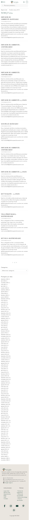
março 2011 (4, 436)
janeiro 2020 (4, 297)
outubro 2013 (4, 381)
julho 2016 (3, 322)
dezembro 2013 (4, 377)
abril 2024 (3, 281)
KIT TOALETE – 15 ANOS (10, 194)
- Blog (4, 495)
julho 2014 (3, 365)
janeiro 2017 (4, 311)
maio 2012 (3, 411)
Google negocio (8, 482)
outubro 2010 (4, 445)
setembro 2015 (4, 340)
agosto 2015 (4, 341)
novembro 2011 (4, 422)
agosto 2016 (4, 320)
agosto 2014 (4, 363)
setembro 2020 (4, 289)
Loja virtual (6, 491)
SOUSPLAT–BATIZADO (9, 124)
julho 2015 (3, 343)
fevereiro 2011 (4, 438)
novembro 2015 (4, 336)
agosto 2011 (4, 427)
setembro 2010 (4, 447)
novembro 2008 (4, 460)
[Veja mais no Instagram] (11, 506)
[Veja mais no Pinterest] (23, 506)
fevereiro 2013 (4, 395)
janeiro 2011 (4, 440)
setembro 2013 (4, 383)
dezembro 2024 (4, 279)
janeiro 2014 (4, 375)
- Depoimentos (7, 494)
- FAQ (4, 497)
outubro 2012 (4, 402)
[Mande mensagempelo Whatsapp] (14, 510)
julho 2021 (3, 284)
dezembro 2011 (4, 420)
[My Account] (24, 2)
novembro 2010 (4, 444)
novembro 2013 (4, 379)
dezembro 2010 (4, 442)
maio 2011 (3, 433)
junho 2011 (3, 431)
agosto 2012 (4, 406)
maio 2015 (3, 347)
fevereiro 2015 (4, 352)
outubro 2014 (4, 359)
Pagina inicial (4, 9)
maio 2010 (3, 454)
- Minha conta (6, 492)
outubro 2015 (4, 338)
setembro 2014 (4, 361)
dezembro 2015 (4, 334)
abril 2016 (3, 327)
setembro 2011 (4, 426)
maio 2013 (3, 390)
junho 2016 (3, 323)
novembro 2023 (4, 282)
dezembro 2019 (4, 298)
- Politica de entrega (22, 497)
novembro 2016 (4, 314)
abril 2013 (3, 392)
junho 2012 (3, 409)
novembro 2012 (4, 400)
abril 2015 (3, 349)
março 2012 (4, 415)
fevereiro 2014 (4, 374)
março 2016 (4, 329)
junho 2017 (3, 302)
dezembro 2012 (4, 399)
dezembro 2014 (4, 356)
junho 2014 (3, 366)
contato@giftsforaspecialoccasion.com (14, 479)
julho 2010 (3, 451)
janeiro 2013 (4, 397)
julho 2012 (3, 408)
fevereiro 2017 (4, 309)
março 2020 (4, 293)
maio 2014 (3, 368)
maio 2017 (3, 304)
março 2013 (4, 393)
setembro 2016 (4, 318)
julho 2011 (3, 429)
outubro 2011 (4, 424)
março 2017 (4, 307)
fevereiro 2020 (4, 295)
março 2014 (4, 372)
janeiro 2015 (4, 354)
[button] (27, 2)
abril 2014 (3, 370)
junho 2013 (3, 388)
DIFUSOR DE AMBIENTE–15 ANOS (14, 100)
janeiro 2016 (4, 332)
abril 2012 (3, 413)
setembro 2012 (4, 404)
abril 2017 (3, 306)
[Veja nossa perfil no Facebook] (4, 506)
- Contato (5, 498)
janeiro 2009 (4, 456)
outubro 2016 (4, 316)
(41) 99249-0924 (8, 478)
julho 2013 (3, 386)
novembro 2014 (4, 358)
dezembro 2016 (4, 313)
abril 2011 (3, 435)
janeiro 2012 (4, 418)
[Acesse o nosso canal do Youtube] (17, 506)
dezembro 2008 (4, 458)
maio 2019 (3, 300)
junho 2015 (3, 345)
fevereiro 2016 (4, 331)
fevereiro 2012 (4, 417)
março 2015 (4, 350)
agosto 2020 (4, 291)
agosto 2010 (4, 449)
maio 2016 (3, 325)
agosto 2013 (4, 384)
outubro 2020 (4, 288)
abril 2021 (3, 286)
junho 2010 (3, 452)
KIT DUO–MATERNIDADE (11, 238)
